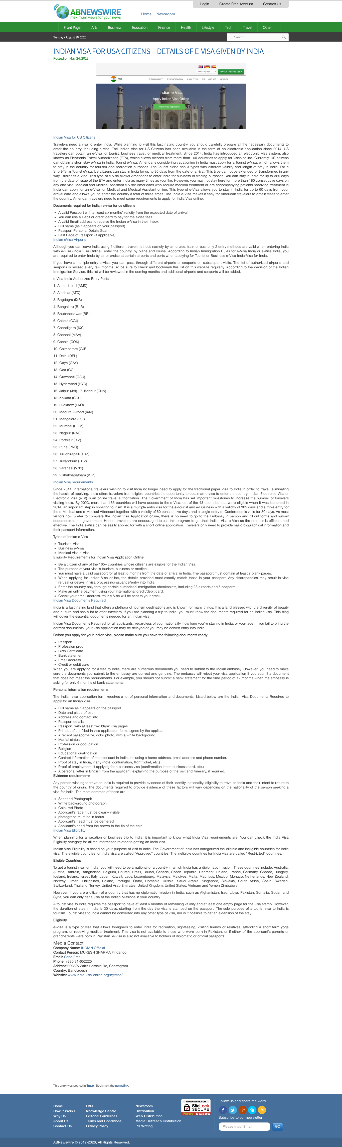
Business (114, 27)
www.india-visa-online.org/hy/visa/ (95, 975)
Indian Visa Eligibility (69, 830)
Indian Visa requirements (73, 482)
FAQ (89, 1106)
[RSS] (262, 1110)
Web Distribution (148, 1116)
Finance (164, 27)
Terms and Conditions (103, 1121)
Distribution (144, 1111)
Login (204, 4)
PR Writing (143, 1126)
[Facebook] (223, 1110)
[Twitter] (232, 1110)
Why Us (59, 1116)
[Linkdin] (242, 1110)
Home (146, 14)
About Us (60, 1121)
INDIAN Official (93, 948)
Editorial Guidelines (101, 1116)
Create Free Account (236, 4)
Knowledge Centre (101, 1111)
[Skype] (252, 1110)
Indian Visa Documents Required (79, 600)
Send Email (73, 957)
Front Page (72, 27)
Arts (94, 27)
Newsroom (165, 14)
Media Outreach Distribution (158, 1121)
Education (139, 27)
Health (186, 27)
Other (267, 27)
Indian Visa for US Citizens (74, 137)
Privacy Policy (97, 1126)
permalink (121, 1085)
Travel (247, 27)
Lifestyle (208, 27)
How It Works (64, 1111)
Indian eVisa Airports (69, 240)
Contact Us (272, 4)
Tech (228, 27)
